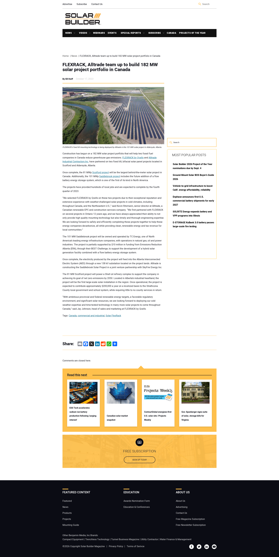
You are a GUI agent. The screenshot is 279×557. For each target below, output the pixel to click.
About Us (180, 501)
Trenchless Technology (97, 539)
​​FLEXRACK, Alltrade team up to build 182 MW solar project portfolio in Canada (110, 67)
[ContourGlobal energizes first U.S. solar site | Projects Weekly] (158, 393)
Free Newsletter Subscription (191, 525)
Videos (83, 33)
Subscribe (82, 4)
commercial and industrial (91, 315)
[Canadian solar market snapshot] (121, 393)
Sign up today (139, 459)
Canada (171, 33)
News (68, 33)
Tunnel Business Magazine (125, 539)
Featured (67, 501)
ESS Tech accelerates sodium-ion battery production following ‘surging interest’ (82, 413)
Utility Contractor (149, 539)
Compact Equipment (73, 539)
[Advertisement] (189, 305)
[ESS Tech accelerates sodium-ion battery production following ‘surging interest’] (83, 393)
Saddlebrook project (109, 176)
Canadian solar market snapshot (117, 417)
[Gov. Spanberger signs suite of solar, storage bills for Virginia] (195, 393)
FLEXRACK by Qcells (133, 157)
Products (67, 513)
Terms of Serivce (135, 546)
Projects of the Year (192, 33)
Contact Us (96, 4)
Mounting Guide (70, 525)
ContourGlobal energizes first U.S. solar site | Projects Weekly (157, 415)
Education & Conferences (137, 507)
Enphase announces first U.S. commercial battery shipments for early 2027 (193, 201)
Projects (66, 519)
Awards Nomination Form (137, 501)
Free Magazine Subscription (190, 519)
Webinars (99, 33)
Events (112, 33)
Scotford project (100, 172)
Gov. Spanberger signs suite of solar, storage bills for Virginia (194, 415)
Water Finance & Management (175, 539)
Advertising (181, 507)
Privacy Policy (116, 546)
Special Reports (131, 33)
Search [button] (199, 4)
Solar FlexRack (113, 315)
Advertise (67, 4)
